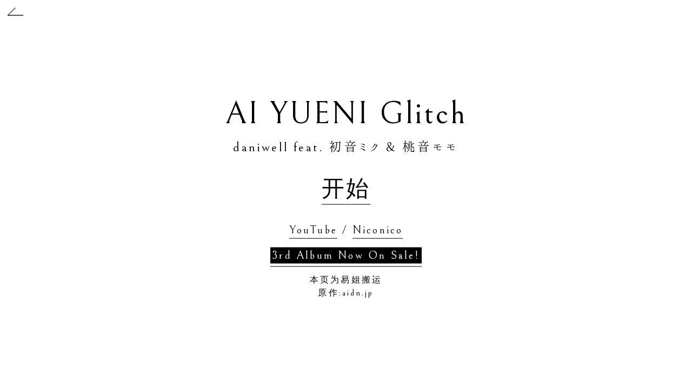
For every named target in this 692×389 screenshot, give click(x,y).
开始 (346, 189)
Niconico (377, 229)
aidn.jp (358, 292)
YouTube (313, 229)
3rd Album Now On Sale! (346, 255)
